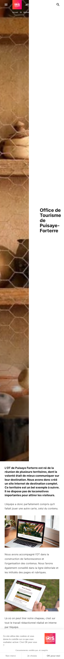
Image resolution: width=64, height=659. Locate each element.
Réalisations (28, 12)
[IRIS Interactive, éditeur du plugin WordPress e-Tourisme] (18, 4)
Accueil (15, 12)
